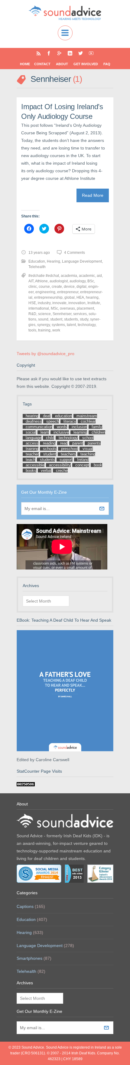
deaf (46, 416)
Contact (42, 64)
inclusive (61, 432)
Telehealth (37, 267)
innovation (77, 303)
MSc (54, 308)
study (84, 319)
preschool (69, 449)
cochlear (88, 421)
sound (43, 319)
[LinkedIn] (70, 53)
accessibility (60, 465)
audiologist (59, 281)
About (62, 64)
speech (52, 421)
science (44, 314)
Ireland (83, 460)
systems (58, 325)
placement (85, 308)
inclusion (79, 427)
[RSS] (39, 53)
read (64, 443)
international (38, 308)
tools (32, 330)
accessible (35, 465)
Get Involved (85, 64)
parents (94, 443)
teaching (87, 454)
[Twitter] (80, 53)
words (62, 427)
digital (81, 286)
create (57, 286)
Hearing (53, 261)
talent (71, 325)
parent (77, 443)
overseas (67, 308)
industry (44, 303)
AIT (31, 281)
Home (25, 64)
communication (39, 427)
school (88, 438)
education (63, 416)
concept (82, 465)
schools (50, 449)
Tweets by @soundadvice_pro (45, 353)
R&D (32, 314)
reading (49, 443)
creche (62, 470)
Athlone (41, 281)
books (31, 470)
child (50, 438)
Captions (25, 906)
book (98, 465)
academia (69, 276)
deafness (34, 421)
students (71, 319)
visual (88, 449)
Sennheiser (62, 314)
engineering (45, 292)
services (80, 314)
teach (30, 460)
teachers (68, 454)
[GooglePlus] (59, 53)
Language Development (82, 261)
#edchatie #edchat (43, 276)
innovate (59, 303)
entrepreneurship (48, 297)
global (69, 297)
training (44, 330)
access (32, 443)
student (56, 319)
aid (99, 276)
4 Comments (74, 252)
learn (45, 432)
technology (87, 325)
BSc (90, 281)
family (97, 427)
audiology (78, 281)
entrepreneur (67, 292)
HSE (32, 303)
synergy (43, 325)
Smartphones (29, 958)
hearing (92, 297)
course (44, 286)
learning (80, 432)
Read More (92, 195)
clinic (32, 286)
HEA (80, 297)
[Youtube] (91, 53)
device (69, 286)
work (56, 330)
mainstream (86, 416)
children (98, 432)
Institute (93, 303)
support (66, 460)
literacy (69, 421)
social (31, 432)
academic (87, 276)
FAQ (106, 64)
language (33, 438)
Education (36, 261)
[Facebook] (49, 53)
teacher (32, 454)
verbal (46, 470)
